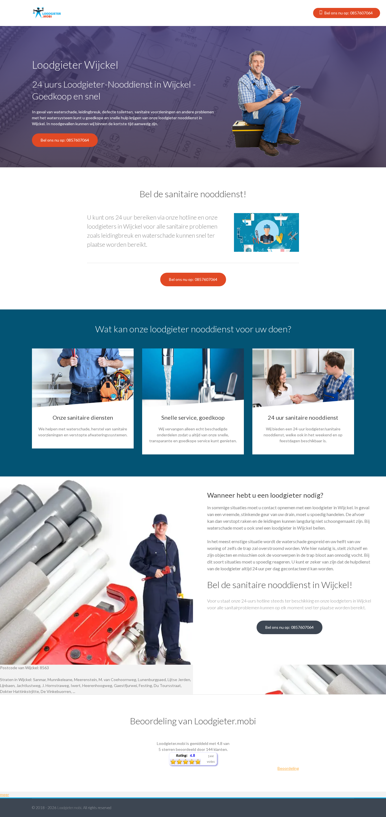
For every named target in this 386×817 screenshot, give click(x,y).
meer (4, 794)
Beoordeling (288, 768)
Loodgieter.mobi (69, 807)
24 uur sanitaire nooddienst (303, 417)
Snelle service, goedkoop (193, 417)
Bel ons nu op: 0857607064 (348, 12)
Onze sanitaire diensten (83, 417)
